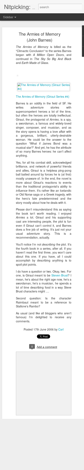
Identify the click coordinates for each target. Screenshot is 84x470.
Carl (61, 329)
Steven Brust (59, 275)
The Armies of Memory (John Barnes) (40, 37)
